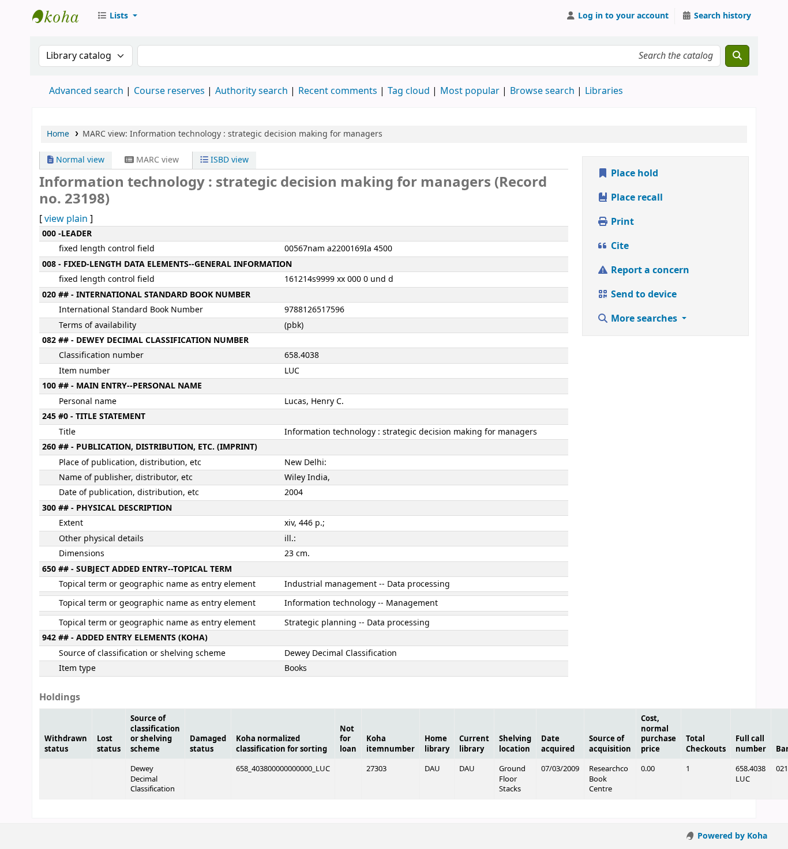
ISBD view (228, 160)
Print (621, 222)
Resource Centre (61, 16)
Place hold (633, 173)
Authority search (251, 91)
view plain (66, 219)
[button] (117, 16)
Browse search (542, 91)
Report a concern (649, 270)
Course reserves (169, 91)
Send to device (643, 294)
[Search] (737, 56)
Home (58, 134)
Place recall (636, 198)
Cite (619, 246)
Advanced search (86, 91)
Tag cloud (409, 91)
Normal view (79, 160)
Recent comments (337, 91)
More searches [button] (644, 319)
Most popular (470, 91)
